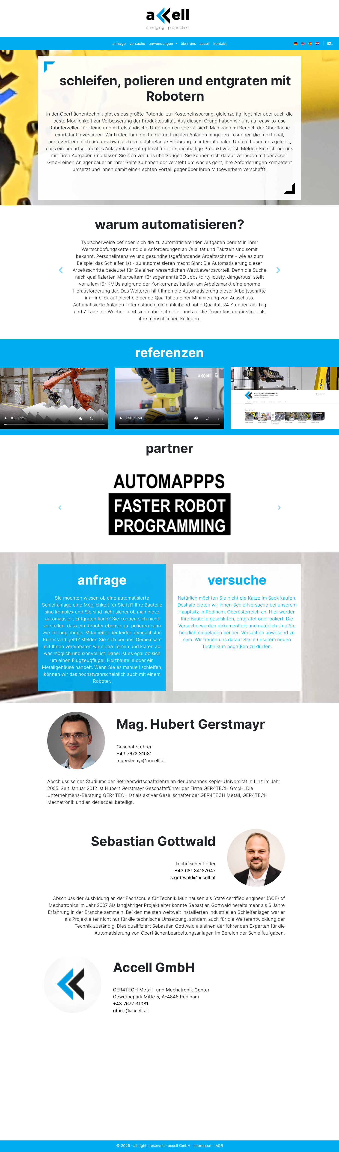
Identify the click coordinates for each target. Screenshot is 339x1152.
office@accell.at (130, 1010)
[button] (61, 272)
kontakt (220, 43)
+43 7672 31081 (134, 753)
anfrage (119, 43)
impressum (202, 1145)
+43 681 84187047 (195, 870)
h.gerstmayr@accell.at (140, 760)
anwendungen (161, 43)
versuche (137, 43)
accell (204, 43)
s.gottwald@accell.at (193, 877)
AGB (219, 1145)
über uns (188, 43)
